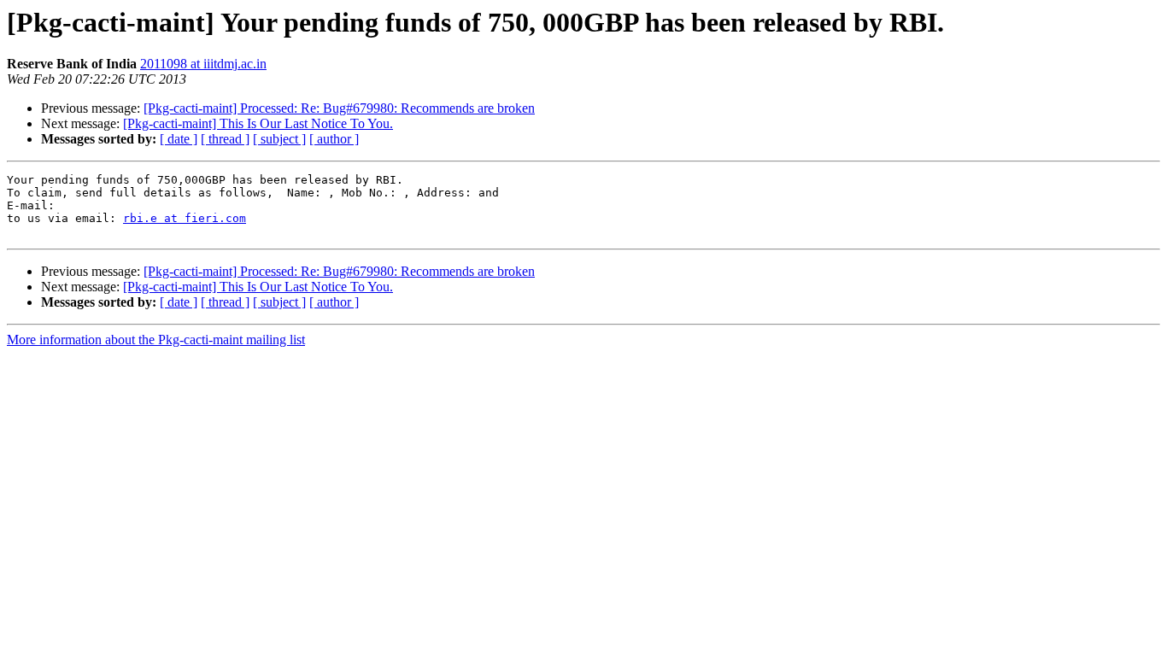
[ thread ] (225, 139)
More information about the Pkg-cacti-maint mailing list (156, 339)
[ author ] (334, 139)
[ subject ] (279, 139)
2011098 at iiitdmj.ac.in (203, 63)
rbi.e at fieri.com (184, 218)
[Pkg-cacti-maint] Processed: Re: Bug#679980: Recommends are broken (339, 108)
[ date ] (178, 139)
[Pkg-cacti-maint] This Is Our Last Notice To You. (258, 123)
